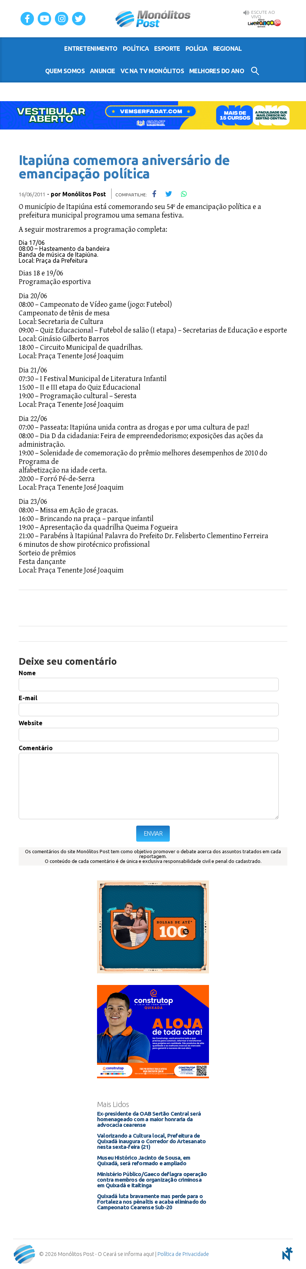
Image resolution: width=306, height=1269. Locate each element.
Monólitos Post (153, 18)
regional (227, 48)
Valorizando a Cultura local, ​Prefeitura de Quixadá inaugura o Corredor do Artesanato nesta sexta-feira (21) (151, 1141)
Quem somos (65, 71)
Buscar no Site (255, 71)
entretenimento (91, 48)
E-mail (28, 698)
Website (31, 723)
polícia (196, 48)
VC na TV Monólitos (152, 71)
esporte (167, 48)
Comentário (36, 748)
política (136, 48)
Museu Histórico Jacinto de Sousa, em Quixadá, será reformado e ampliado (143, 1160)
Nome (27, 673)
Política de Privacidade (183, 1254)
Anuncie (102, 71)
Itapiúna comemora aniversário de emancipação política (124, 166)
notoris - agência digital (286, 1254)
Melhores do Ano (216, 71)
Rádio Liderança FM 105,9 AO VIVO (264, 22)
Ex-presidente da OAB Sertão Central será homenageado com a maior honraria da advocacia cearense (149, 1119)
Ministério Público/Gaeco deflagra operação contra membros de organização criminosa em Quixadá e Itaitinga (152, 1179)
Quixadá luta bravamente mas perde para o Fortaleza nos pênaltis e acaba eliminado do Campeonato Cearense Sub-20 (151, 1201)
